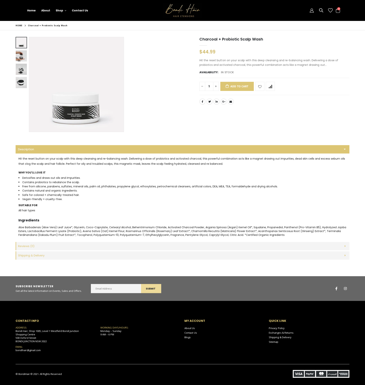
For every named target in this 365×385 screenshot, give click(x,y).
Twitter (209, 102)
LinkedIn (216, 102)
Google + (224, 102)
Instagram (345, 288)
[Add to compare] (270, 86)
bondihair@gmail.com (28, 350)
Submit (151, 288)
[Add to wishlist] (259, 86)
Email (231, 102)
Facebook (202, 102)
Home (19, 25)
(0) (26, 246)
